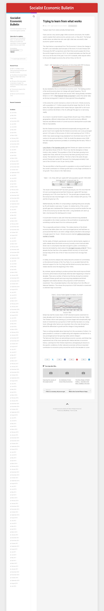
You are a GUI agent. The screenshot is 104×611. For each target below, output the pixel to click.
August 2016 (14, 380)
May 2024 (13, 152)
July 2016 (13, 383)
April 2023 (13, 184)
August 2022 (14, 206)
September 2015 (15, 412)
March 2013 (14, 497)
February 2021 (14, 246)
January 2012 (14, 534)
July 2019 (13, 292)
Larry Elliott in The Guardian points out (55, 148)
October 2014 (14, 443)
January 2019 (14, 306)
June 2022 (13, 212)
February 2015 (14, 432)
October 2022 (14, 201)
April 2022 (13, 218)
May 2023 (13, 181)
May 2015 (13, 423)
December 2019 (15, 278)
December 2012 (15, 506)
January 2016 (14, 400)
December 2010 (15, 572)
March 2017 (14, 360)
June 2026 (13, 112)
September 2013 (15, 480)
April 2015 (13, 426)
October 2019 (14, 283)
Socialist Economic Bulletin (16, 21)
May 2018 (13, 323)
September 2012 (15, 515)
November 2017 (15, 340)
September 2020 (15, 258)
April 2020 (13, 269)
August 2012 (14, 517)
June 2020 (13, 263)
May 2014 (13, 457)
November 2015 (15, 406)
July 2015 (13, 418)
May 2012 (13, 526)
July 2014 (13, 452)
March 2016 (14, 395)
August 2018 (14, 315)
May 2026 (13, 115)
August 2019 (14, 289)
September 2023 (15, 172)
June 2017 (13, 352)
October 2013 (14, 477)
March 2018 (14, 329)
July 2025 (13, 124)
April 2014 (13, 460)
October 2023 (14, 169)
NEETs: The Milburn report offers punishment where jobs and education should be (18, 70)
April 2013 (13, 495)
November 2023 (15, 166)
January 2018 (14, 335)
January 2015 (14, 435)
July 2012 (13, 520)
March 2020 (14, 272)
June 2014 (13, 455)
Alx (76, 410)
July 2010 (13, 586)
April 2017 (13, 358)
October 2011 (14, 543)
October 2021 (14, 232)
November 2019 (15, 281)
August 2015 (14, 415)
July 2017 (13, 349)
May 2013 (13, 492)
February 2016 (14, 398)
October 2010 (14, 577)
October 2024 (14, 146)
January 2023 (14, 192)
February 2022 (14, 224)
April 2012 (13, 529)
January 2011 (14, 569)
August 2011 (14, 549)
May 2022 (13, 215)
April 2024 (13, 155)
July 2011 (13, 552)
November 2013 (15, 475)
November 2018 (15, 309)
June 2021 (13, 241)
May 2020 (13, 266)
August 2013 (14, 483)
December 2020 (15, 249)
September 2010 (15, 580)
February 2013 (14, 500)
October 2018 (14, 312)
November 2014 (15, 440)
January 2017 (14, 366)
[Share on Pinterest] (73, 359)
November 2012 (15, 509)
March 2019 (14, 301)
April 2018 (13, 326)
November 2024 (15, 144)
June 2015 (13, 420)
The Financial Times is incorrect (65, 96)
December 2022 (15, 195)
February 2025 (14, 138)
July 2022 (13, 209)
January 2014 (14, 469)
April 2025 (13, 132)
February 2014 (14, 466)
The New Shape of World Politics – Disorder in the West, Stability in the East (82, 381)
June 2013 (13, 489)
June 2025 (13, 127)
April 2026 (13, 118)
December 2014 (15, 437)
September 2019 (15, 286)
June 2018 (13, 321)
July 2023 (13, 175)
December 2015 (15, 403)
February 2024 (14, 161)
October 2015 (14, 409)
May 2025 (13, 129)
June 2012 (13, 523)
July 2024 (13, 149)
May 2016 (13, 389)
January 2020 (14, 275)
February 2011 (14, 566)
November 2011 (15, 540)
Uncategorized (72, 26)
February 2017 (14, 363)
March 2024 (14, 158)
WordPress (66, 410)
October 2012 (14, 512)
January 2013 (14, 503)
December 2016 (15, 369)
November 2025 (15, 121)
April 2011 (13, 560)
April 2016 (13, 392)
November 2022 (15, 198)
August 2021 (14, 235)
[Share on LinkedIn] (85, 359)
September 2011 (15, 546)
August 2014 (14, 449)
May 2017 (13, 355)
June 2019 (13, 295)
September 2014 (15, 446)
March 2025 (14, 135)
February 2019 (14, 303)
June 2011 (13, 554)
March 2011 (14, 563)
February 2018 (14, 332)
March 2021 (14, 243)
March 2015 (14, 429)
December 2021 (15, 226)
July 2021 (13, 238)
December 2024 (15, 141)
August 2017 (14, 346)
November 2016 (15, 372)
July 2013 (13, 486)
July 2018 (13, 318)
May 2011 (13, 557)
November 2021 (15, 229)
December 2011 (15, 537)
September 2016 (15, 378)
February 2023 (14, 189)
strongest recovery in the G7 (77, 248)
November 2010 (15, 574)
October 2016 (14, 375)
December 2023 (15, 164)
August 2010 (14, 583)
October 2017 (14, 343)
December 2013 (15, 472)
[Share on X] (49, 359)
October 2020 (14, 255)
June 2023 (13, 178)
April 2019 (13, 298)
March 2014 (14, 463)
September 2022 (15, 204)
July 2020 (13, 261)
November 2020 (15, 252)
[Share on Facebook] (61, 359)
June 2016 (13, 386)
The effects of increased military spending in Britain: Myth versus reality (18, 76)
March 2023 (14, 186)
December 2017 (15, 338)
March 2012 (14, 532)
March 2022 (14, 221)
